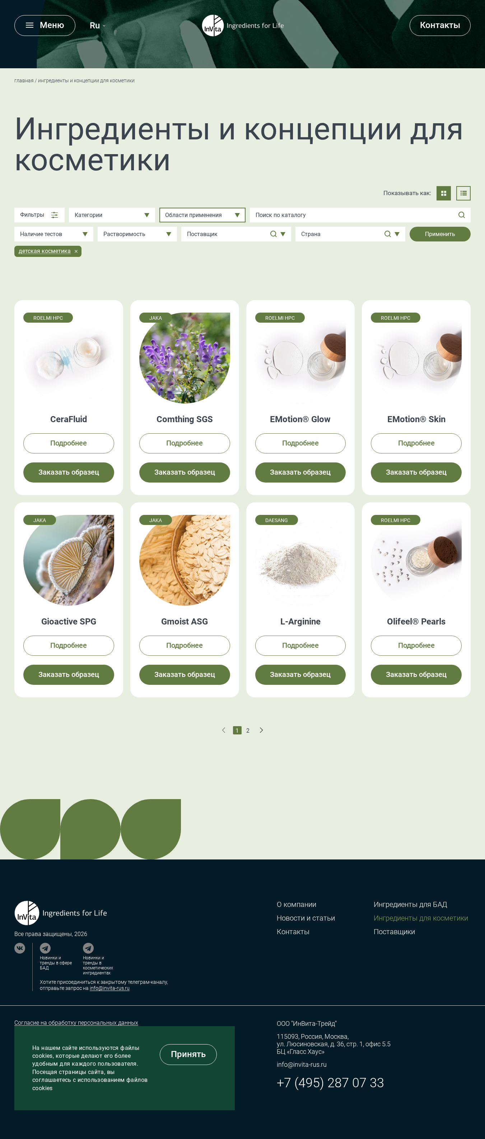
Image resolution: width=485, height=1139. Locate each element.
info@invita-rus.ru (110, 988)
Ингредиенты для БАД (410, 904)
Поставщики (394, 932)
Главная (24, 80)
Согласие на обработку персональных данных (76, 1022)
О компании (296, 904)
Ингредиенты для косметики (421, 918)
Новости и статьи (306, 918)
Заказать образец (68, 472)
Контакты (440, 25)
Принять (188, 1054)
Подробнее (68, 443)
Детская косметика (45, 251)
